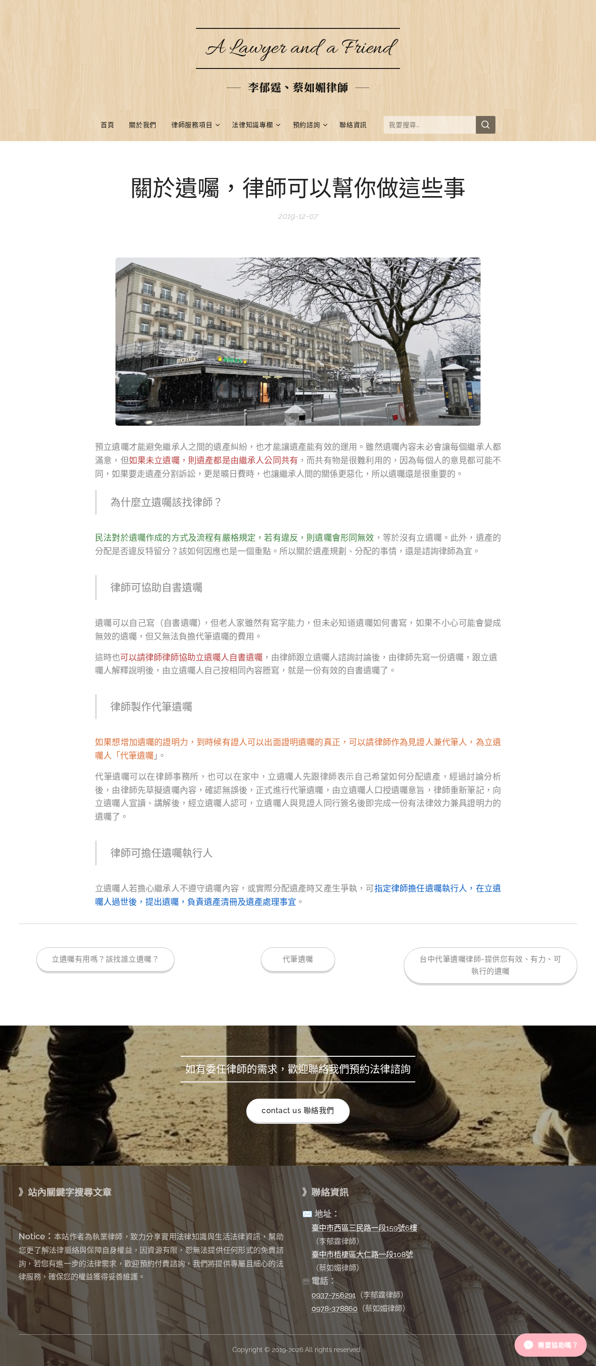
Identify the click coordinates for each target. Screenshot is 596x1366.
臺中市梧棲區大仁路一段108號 (362, 1254)
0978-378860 (335, 1308)
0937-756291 (334, 1295)
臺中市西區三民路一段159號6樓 (364, 1227)
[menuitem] (111, 124)
